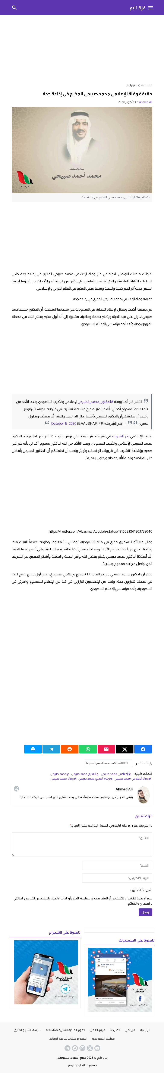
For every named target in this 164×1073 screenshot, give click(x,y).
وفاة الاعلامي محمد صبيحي (132, 778)
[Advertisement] (81, 48)
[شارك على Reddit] (69, 749)
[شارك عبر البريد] (106, 749)
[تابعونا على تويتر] (89, 1048)
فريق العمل (97, 1030)
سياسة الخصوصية (103, 1038)
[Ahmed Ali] (143, 794)
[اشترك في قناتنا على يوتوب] (97, 1048)
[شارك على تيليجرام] (51, 749)
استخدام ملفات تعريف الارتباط (68, 1038)
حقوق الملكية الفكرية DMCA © (65, 1030)
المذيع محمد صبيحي (83, 773)
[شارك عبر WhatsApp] (88, 749)
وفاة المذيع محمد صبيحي (94, 778)
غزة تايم (138, 7)
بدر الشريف (120, 436)
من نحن (130, 1030)
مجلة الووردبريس (77, 1065)
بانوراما (131, 85)
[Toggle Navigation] (151, 7)
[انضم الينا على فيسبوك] (74, 1048)
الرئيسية (145, 1030)
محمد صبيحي (58, 773)
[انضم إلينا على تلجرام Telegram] (67, 1048)
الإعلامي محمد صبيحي (115, 773)
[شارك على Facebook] (143, 749)
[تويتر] (16, 789)
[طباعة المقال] (33, 749)
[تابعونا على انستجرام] (82, 1048)
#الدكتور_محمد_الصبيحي (95, 402)
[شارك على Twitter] (124, 749)
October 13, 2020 (63, 424)
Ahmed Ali (145, 102)
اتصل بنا (115, 1030)
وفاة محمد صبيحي (62, 778)
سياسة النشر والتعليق (27, 1030)
